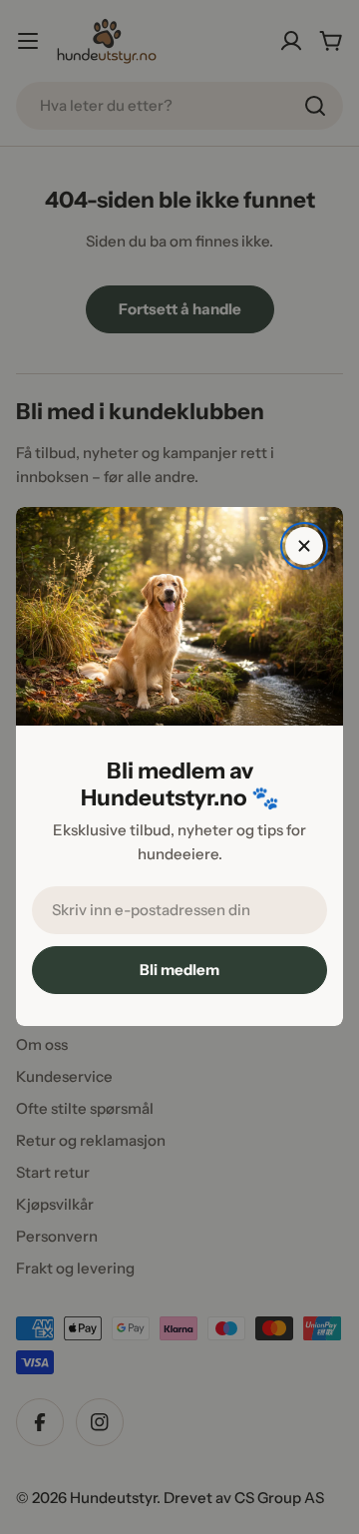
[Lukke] (304, 546)
